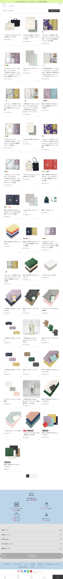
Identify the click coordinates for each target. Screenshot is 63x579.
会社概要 (32, 564)
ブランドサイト (41, 566)
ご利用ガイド (7, 564)
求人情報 (32, 566)
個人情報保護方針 (23, 566)
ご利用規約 (40, 564)
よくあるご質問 (17, 564)
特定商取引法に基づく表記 (52, 564)
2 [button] (31, 475)
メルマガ (25, 564)
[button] (35, 475)
